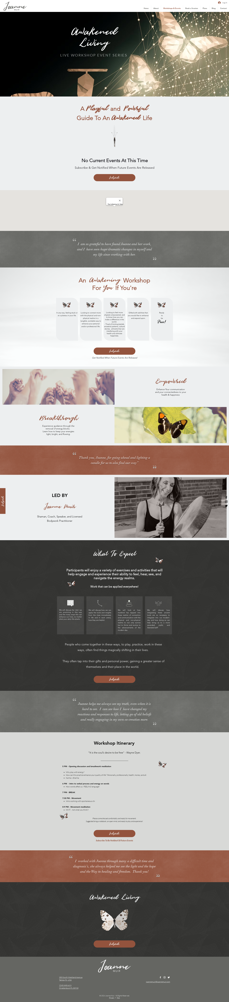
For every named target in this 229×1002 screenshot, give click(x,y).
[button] (2, 501)
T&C (118, 998)
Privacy (111, 998)
